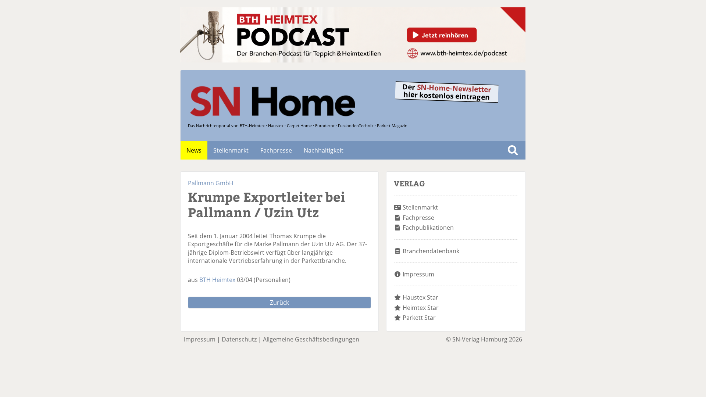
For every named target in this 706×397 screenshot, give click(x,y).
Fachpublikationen (428, 227)
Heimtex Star (421, 308)
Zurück (279, 302)
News (194, 150)
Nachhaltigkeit (323, 150)
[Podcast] (352, 60)
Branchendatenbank (431, 251)
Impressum (418, 274)
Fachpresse (276, 150)
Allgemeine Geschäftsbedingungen (311, 339)
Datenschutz (239, 339)
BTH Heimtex (217, 280)
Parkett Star (419, 318)
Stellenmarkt (231, 150)
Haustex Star (420, 297)
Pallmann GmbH (210, 183)
